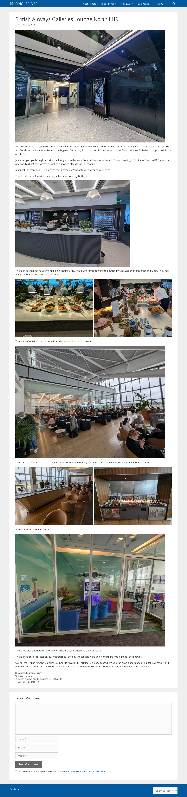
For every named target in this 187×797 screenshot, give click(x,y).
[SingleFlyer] (12, 3)
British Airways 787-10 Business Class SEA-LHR (40, 679)
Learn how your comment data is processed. (82, 771)
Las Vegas (143, 3)
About (160, 3)
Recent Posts (89, 3)
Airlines (21, 673)
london (28, 676)
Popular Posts (109, 3)
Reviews (125, 3)
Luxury (39, 673)
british (21, 676)
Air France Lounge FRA (28, 681)
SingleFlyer (26, 3)
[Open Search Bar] (174, 3)
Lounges (30, 673)
